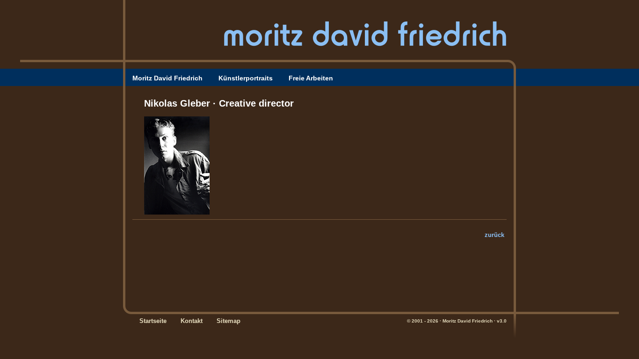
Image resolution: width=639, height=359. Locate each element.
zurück (494, 234)
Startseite (153, 320)
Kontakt (192, 320)
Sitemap (228, 320)
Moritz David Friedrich (167, 78)
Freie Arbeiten (311, 78)
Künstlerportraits (245, 78)
